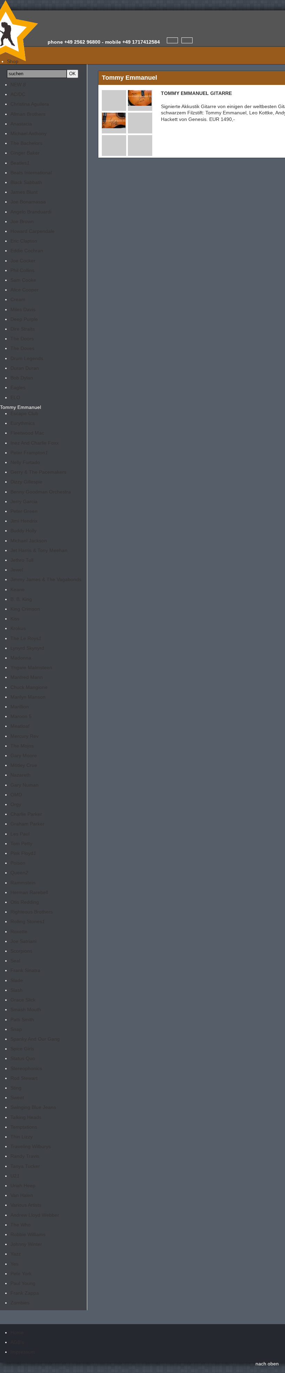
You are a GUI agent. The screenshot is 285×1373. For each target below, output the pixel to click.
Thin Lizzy (21, 1136)
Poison (17, 863)
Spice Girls (22, 1048)
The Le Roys (25, 638)
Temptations (23, 1127)
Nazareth (20, 775)
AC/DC (17, 94)
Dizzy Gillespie (26, 481)
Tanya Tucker (25, 1166)
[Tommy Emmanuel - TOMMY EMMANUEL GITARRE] (140, 102)
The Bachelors (26, 143)
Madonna (20, 658)
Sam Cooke (23, 280)
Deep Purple (24, 319)
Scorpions (21, 951)
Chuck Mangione (29, 687)
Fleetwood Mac (27, 433)
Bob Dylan (21, 378)
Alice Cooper (24, 289)
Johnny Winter (26, 1244)
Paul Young (22, 1283)
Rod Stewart (24, 1078)
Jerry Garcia (24, 501)
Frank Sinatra (25, 970)
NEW (18, 84)
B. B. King (21, 599)
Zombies (20, 1302)
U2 (14, 1176)
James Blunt (24, 192)
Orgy (15, 804)
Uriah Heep (22, 1185)
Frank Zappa (24, 1293)
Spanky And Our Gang (35, 1039)
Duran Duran (24, 368)
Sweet (17, 1097)
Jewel (16, 569)
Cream (17, 299)
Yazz (15, 1254)
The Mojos (22, 746)
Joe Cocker (22, 260)
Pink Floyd (23, 853)
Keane (17, 589)
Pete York (21, 1273)
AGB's (17, 1342)
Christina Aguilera (29, 104)
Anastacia (21, 123)
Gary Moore (23, 755)
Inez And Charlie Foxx (34, 443)
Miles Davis (22, 309)
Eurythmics (22, 423)
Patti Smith (22, 1019)
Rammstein (22, 882)
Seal (15, 960)
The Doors (22, 338)
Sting (16, 1088)
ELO (15, 397)
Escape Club (24, 413)
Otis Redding (24, 902)
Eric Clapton (23, 241)
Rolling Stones (27, 921)
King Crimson (25, 609)
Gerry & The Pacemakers (38, 472)
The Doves (22, 348)
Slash (16, 990)
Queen (19, 872)
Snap (16, 1029)
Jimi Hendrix (24, 521)
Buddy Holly (23, 530)
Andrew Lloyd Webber (34, 1215)
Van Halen (21, 1195)
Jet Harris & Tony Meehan (38, 550)
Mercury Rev (24, 736)
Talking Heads (25, 1117)
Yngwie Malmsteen (31, 667)
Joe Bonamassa (28, 201)
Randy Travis (24, 1156)
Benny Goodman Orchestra (40, 492)
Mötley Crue (23, 765)
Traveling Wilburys (30, 1146)
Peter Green (24, 511)
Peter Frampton (29, 452)
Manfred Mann (26, 677)
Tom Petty (21, 843)
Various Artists (25, 1205)
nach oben (267, 1363)
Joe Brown (22, 221)
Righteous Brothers (31, 912)
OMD (16, 794)
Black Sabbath (26, 182)
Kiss (14, 618)
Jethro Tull (21, 560)
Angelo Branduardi (30, 212)
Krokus (18, 628)
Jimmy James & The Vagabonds (45, 579)
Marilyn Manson (28, 697)
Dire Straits (22, 329)
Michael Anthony (28, 133)
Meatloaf (20, 726)
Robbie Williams (28, 1234)
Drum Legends (26, 358)
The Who (20, 1224)
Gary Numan (24, 785)
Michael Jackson (28, 540)
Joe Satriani (23, 941)
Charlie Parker (26, 814)
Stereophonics (26, 1068)
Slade (16, 980)
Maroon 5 (21, 716)
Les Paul (20, 834)
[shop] (187, 40)
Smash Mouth (25, 1009)
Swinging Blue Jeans (33, 1107)
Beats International (31, 172)
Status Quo (22, 1058)
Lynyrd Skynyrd (27, 648)
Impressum (22, 1352)
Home (17, 1332)
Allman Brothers (28, 114)
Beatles (20, 163)
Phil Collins (22, 270)
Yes (14, 1264)
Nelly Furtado (25, 462)
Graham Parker (27, 824)
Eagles (17, 387)
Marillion (19, 706)
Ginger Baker (25, 153)
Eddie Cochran (26, 250)
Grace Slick (22, 1000)
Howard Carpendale (32, 231)
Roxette (18, 931)
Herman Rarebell (29, 892)
